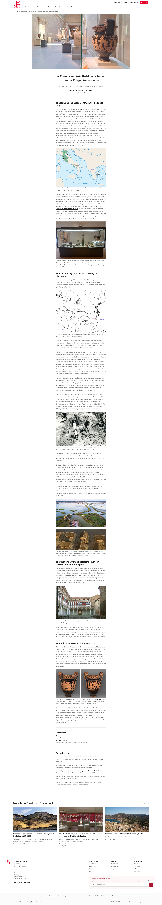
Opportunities (138, 861)
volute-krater (84, 109)
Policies (91, 869)
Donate (125, 2)
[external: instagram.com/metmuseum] (22, 882)
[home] (14, 11)
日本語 (91, 896)
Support (113, 861)
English (51, 896)
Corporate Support (116, 869)
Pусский (110, 896)
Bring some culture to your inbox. (102, 879)
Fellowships (137, 869)
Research (62, 7)
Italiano (79, 896)
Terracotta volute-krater (94, 699)
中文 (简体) (103, 896)
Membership (134, 2)
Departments (92, 863)
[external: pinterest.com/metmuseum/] (19, 882)
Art (45, 7)
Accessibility (92, 866)
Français (72, 896)
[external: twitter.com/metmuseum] (17, 882)
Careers (136, 863)
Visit (24, 7)
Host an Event (115, 866)
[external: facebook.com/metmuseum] (15, 882)
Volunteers (137, 866)
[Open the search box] (74, 7)
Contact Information (41, 902)
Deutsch (85, 896)
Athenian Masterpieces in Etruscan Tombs (85, 771)
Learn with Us (52, 7)
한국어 (96, 896)
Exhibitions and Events (35, 7)
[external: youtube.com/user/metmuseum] (27, 882)
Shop (68, 7)
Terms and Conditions (20, 902)
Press (90, 871)
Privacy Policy (31, 902)
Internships (137, 871)
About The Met (93, 861)
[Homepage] (17, 4)
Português (65, 896)
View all (144, 803)
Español (58, 896)
